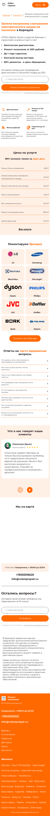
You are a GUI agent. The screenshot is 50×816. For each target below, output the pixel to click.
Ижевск (30, 786)
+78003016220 (25, 574)
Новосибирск (9, 775)
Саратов (19, 791)
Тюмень (5, 797)
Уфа (31, 781)
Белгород (36, 807)
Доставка (6, 742)
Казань (23, 781)
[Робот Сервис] (3, 4)
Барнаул (19, 786)
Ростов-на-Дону (10, 770)
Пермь (20, 802)
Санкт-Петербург (21, 765)
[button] (30, 490)
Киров (42, 802)
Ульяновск (31, 802)
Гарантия (6, 738)
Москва (5, 765)
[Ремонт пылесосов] (3, 698)
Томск (42, 791)
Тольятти (41, 786)
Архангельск (8, 807)
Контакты (6, 750)
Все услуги (25, 229)
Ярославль (7, 791)
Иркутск (16, 797)
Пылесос (17, 15)
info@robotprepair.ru (25, 579)
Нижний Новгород (31, 770)
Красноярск (8, 802)
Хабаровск (32, 791)
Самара (27, 797)
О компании (8, 734)
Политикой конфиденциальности (36, 93)
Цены (4, 746)
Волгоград (7, 786)
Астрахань (23, 807)
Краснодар (39, 765)
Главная (6, 15)
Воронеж (39, 781)
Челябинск (24, 775)
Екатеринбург (9, 781)
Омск (36, 797)
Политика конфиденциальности (25, 812)
